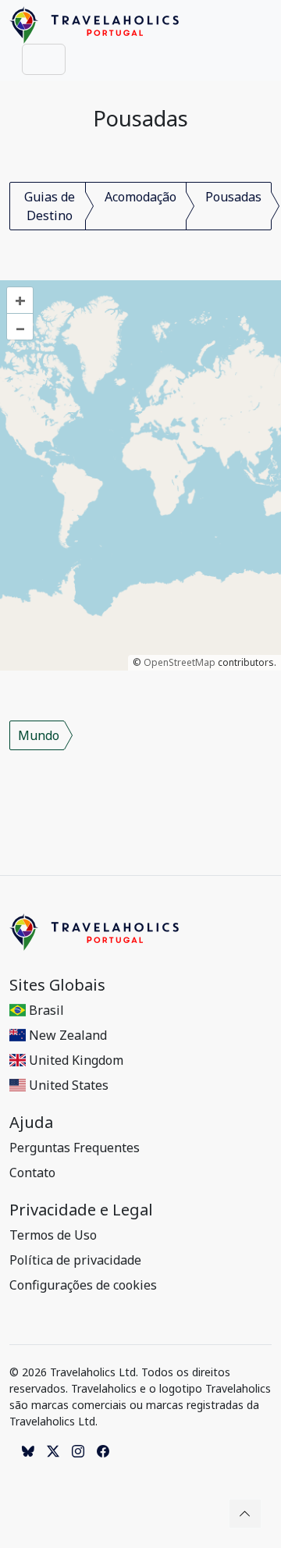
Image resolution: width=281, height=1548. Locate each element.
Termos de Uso (53, 1235)
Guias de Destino (49, 206)
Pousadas (233, 196)
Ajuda (31, 1122)
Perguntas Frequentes (74, 1147)
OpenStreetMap (179, 662)
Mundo (38, 735)
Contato (32, 1172)
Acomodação (140, 196)
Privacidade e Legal (81, 1210)
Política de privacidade (75, 1260)
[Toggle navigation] (44, 59)
